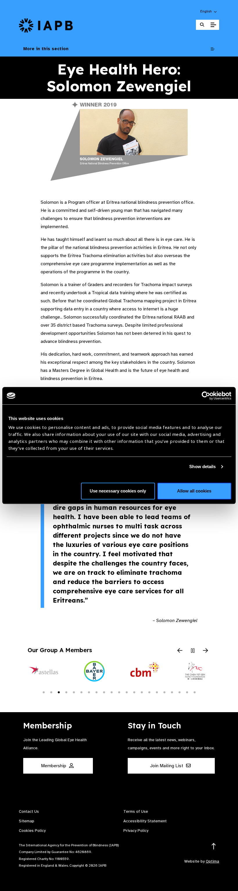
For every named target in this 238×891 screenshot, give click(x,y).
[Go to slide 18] (172, 692)
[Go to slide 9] (104, 692)
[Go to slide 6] (81, 692)
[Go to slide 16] (157, 692)
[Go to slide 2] (51, 692)
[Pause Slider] (192, 651)
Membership (54, 766)
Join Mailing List (167, 766)
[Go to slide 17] (164, 692)
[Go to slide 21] (194, 692)
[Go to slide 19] (179, 692)
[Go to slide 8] (96, 692)
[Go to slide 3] (59, 692)
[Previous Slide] (180, 651)
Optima (212, 861)
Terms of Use (135, 811)
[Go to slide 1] (43, 692)
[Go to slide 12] (126, 692)
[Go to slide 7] (89, 692)
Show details (202, 466)
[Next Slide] (205, 651)
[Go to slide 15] (149, 692)
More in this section (45, 48)
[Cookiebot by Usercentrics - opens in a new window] (206, 395)
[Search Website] (202, 24)
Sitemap (26, 821)
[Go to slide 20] (187, 692)
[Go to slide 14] (142, 692)
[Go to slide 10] (111, 692)
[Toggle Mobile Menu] (213, 25)
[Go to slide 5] (74, 692)
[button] (209, 11)
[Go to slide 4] (66, 692)
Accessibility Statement (145, 821)
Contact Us (29, 811)
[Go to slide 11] (119, 692)
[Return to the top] (213, 846)
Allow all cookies (194, 490)
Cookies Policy (32, 830)
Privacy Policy (135, 830)
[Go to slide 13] (134, 692)
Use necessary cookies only (118, 490)
